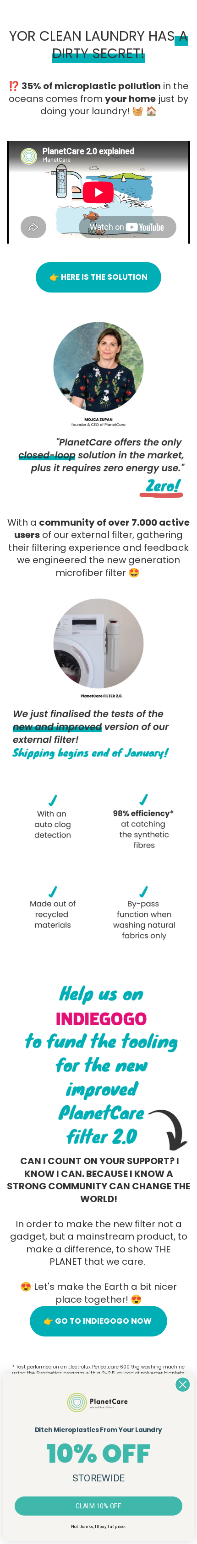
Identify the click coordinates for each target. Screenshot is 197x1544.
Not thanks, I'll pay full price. (98, 1526)
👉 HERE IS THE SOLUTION (98, 277)
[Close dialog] (183, 1385)
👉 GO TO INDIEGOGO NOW (98, 1320)
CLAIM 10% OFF (99, 1506)
